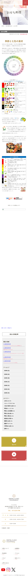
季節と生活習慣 (9, 411)
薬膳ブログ (8, 423)
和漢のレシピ (9, 408)
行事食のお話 (9, 426)
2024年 (6, 378)
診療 (6, 428)
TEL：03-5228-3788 (14, 510)
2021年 (6, 389)
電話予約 (14, 444)
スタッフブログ (9, 403)
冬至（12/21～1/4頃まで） (6, 327)
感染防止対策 (8, 418)
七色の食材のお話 (23, 34)
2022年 (6, 385)
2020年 (6, 392)
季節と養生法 (9, 416)
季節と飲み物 (9, 413)
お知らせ (7, 400)
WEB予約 (14, 458)
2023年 (6, 381)
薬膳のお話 (8, 421)
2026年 (6, 370)
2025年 (6, 374)
